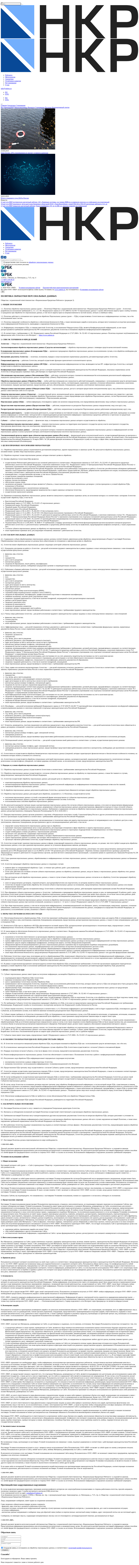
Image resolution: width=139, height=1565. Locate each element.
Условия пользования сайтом (29, 288)
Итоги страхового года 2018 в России (15, 198)
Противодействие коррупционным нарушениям (61, 288)
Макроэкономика (20, 107)
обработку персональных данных (41, 262)
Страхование (20, 105)
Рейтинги (8, 75)
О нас (7, 85)
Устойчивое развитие (13, 81)
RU (6, 92)
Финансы (31, 107)
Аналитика (9, 79)
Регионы (48, 107)
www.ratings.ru (60, 289)
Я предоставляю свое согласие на (28, 262)
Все (2, 107)
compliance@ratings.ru (34, 1493)
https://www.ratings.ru (46, 335)
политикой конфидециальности (80, 1548)
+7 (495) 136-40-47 (7, 280)
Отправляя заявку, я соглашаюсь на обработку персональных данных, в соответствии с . (47, 1548)
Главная (4, 105)
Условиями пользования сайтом (91, 289)
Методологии (10, 77)
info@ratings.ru (6, 88)
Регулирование (10, 83)
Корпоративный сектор (60, 107)
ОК (3, 292)
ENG (7, 94)
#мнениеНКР (9, 107)
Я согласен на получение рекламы (16, 264)
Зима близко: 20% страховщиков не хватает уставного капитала (24, 153)
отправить (5, 1550)
